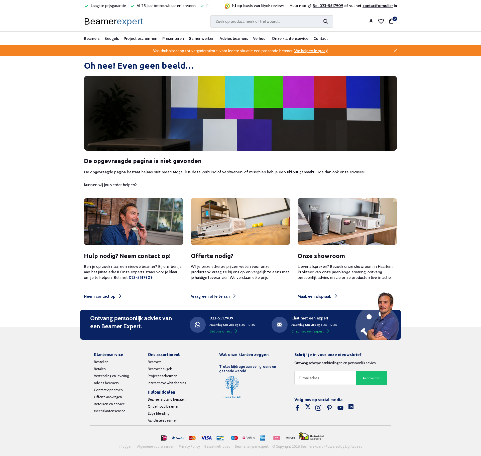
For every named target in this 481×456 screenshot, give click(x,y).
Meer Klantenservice (109, 411)
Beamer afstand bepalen (167, 399)
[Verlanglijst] (381, 21)
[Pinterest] (329, 408)
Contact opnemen (108, 390)
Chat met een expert (307, 331)
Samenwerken (201, 38)
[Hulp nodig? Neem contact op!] (133, 221)
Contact (320, 38)
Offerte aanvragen (108, 397)
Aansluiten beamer (162, 420)
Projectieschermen (140, 38)
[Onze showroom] (347, 221)
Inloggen (126, 446)
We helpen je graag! (311, 50)
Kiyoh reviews (273, 5)
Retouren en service (109, 404)
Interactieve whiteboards (167, 383)
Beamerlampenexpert (252, 446)
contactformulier (378, 5)
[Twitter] (307, 408)
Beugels (111, 38)
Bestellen (101, 362)
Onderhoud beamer (163, 406)
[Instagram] (318, 408)
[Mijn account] (371, 21)
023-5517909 (141, 277)
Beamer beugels (160, 369)
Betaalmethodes (217, 446)
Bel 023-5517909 (328, 5)
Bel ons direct (220, 331)
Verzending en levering (111, 376)
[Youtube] (340, 408)
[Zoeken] (325, 21)
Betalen (100, 369)
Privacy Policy (190, 446)
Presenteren (173, 38)
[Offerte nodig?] (240, 221)
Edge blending (158, 413)
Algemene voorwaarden (156, 446)
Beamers (91, 38)
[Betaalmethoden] (164, 438)
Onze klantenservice (290, 38)
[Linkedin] (350, 408)
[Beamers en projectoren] (114, 21)
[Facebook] (297, 408)
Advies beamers (233, 38)
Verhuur (260, 38)
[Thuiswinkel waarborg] (311, 436)
